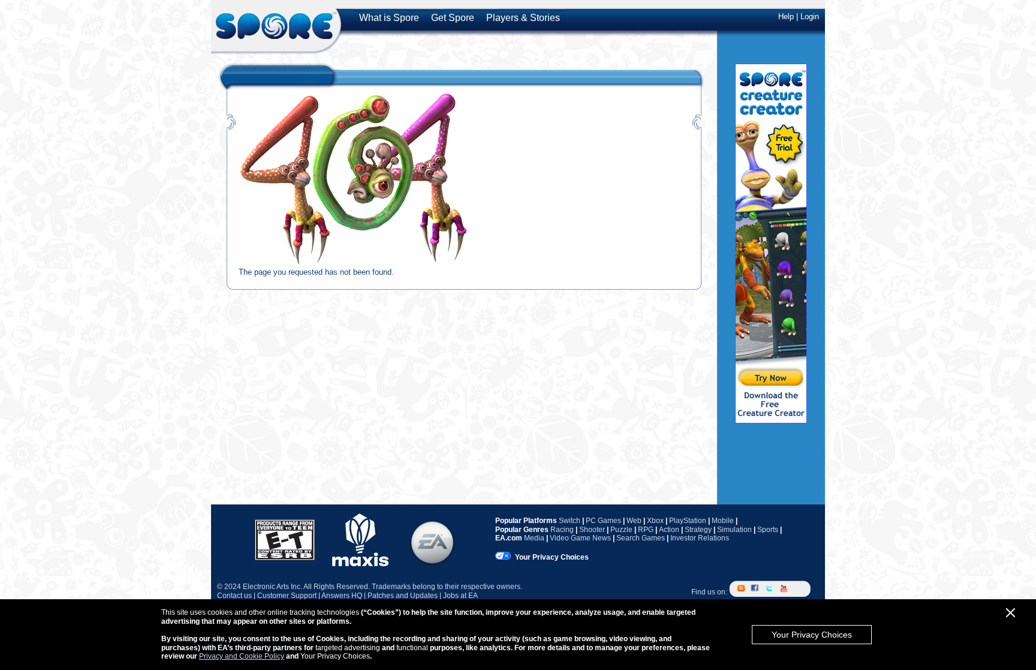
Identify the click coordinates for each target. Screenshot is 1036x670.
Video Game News (580, 538)
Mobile (723, 520)
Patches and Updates (403, 595)
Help (786, 16)
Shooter (592, 529)
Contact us (234, 595)
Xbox (655, 520)
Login (809, 16)
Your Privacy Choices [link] (552, 557)
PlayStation (687, 520)
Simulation (734, 529)
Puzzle (621, 529)
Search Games (640, 538)
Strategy (698, 529)
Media (534, 538)
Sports (767, 529)
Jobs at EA (460, 595)
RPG (645, 529)
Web (634, 520)
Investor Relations (699, 538)
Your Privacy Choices (812, 634)
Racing (562, 529)
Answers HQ (341, 595)
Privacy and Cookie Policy (241, 656)
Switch (569, 520)
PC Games (603, 520)
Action (669, 529)
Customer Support (287, 595)
